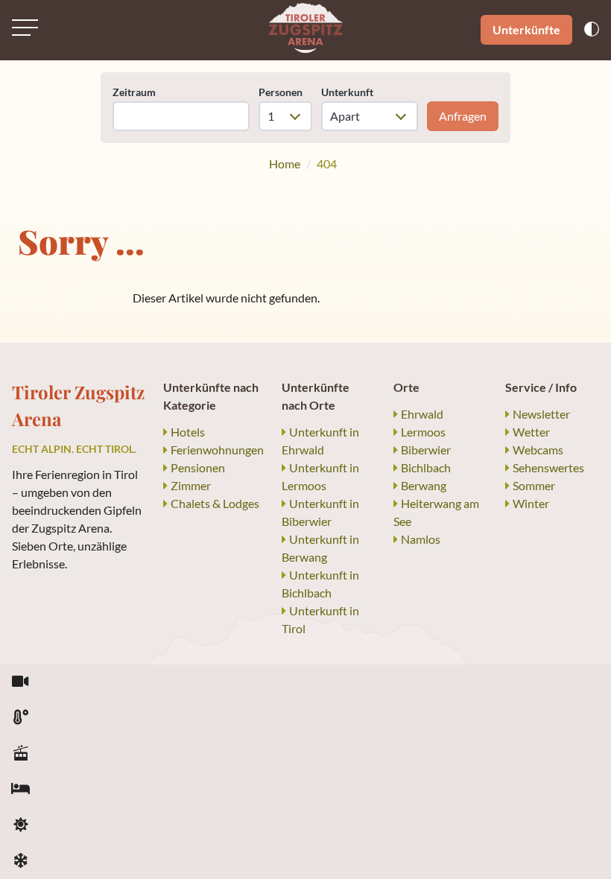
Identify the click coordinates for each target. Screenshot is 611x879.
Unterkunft (347, 92)
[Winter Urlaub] (20, 861)
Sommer (534, 485)
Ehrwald (422, 414)
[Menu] (25, 27)
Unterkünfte (526, 29)
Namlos (420, 539)
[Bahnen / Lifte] (20, 754)
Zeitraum (134, 92)
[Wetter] (20, 718)
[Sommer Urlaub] (20, 825)
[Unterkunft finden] (20, 790)
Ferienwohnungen (217, 449)
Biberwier (426, 449)
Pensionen (198, 467)
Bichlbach (426, 467)
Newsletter (541, 414)
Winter (531, 503)
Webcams (538, 449)
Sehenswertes (548, 467)
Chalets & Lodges (215, 503)
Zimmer (191, 485)
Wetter (531, 432)
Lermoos (423, 432)
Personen (281, 92)
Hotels (188, 432)
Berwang (423, 485)
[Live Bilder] (20, 682)
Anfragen (463, 116)
